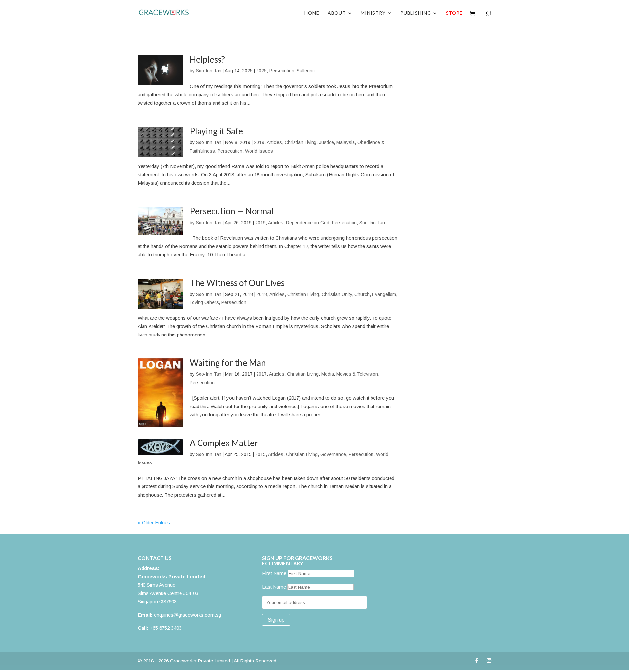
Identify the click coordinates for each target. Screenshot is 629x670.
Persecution (281, 70)
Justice (326, 142)
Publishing (415, 13)
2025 (261, 70)
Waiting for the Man (228, 362)
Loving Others (204, 302)
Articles (274, 142)
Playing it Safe (216, 131)
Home (311, 13)
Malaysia (345, 142)
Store (454, 13)
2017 (261, 374)
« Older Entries (154, 522)
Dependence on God (307, 222)
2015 (260, 454)
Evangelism (384, 294)
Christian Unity (337, 294)
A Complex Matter (224, 443)
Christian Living (300, 142)
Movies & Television (357, 374)
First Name (274, 573)
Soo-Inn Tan (208, 70)
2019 (259, 142)
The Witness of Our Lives (237, 283)
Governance (333, 454)
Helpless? (207, 59)
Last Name (274, 586)
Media (327, 374)
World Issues (259, 151)
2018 (262, 294)
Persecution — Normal (232, 211)
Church (362, 294)
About (337, 13)
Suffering (306, 70)
